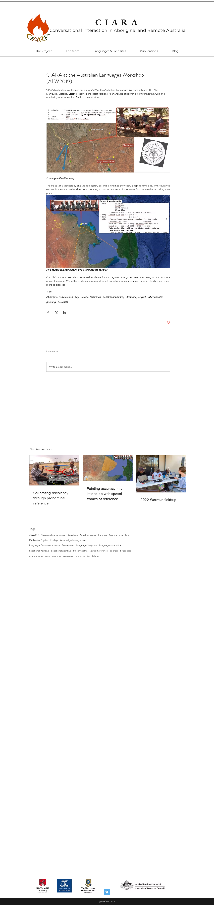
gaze (47, 555)
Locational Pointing (39, 550)
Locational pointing (61, 550)
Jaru (127, 534)
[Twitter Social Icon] (107, 892)
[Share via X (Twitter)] (56, 312)
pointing (56, 555)
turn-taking (93, 555)
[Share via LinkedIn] (64, 312)
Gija (121, 534)
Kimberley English (38, 540)
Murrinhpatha (80, 550)
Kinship (54, 540)
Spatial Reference (98, 550)
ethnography (36, 555)
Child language (88, 534)
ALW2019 (34, 534)
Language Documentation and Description (51, 545)
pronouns (68, 555)
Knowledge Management (73, 540)
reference (80, 555)
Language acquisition (110, 545)
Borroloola (73, 534)
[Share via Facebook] (47, 312)
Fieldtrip (102, 534)
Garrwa (113, 534)
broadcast (125, 550)
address (114, 550)
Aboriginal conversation (53, 534)
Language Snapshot (86, 545)
